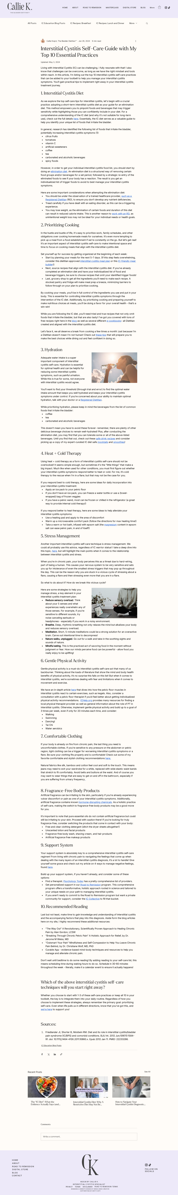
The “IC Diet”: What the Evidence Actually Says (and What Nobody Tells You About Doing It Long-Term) (46, 1103)
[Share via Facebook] (42, 1054)
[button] (159, 7)
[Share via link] (61, 1054)
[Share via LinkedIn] (55, 1054)
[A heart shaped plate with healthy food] (47, 1087)
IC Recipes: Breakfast (80, 23)
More (131, 23)
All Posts (32, 23)
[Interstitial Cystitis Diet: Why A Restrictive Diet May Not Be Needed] (89, 1087)
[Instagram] (165, 7)
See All (147, 1071)
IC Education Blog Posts (53, 23)
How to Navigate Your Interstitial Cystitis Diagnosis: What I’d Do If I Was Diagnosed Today (131, 1103)
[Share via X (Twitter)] (48, 1054)
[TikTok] (169, 7)
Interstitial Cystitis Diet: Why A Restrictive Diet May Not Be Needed (88, 1103)
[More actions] (135, 40)
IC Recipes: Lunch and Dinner (110, 23)
